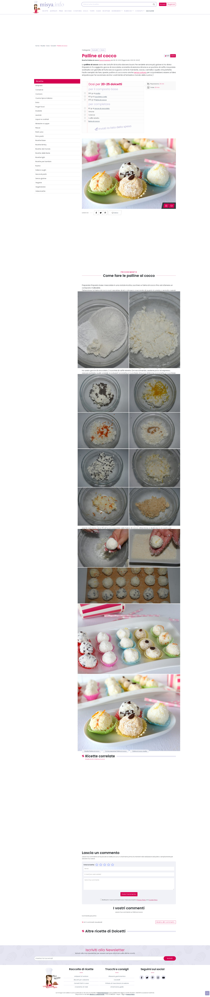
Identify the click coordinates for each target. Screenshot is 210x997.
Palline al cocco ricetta (139, 751)
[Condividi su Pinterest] (105, 212)
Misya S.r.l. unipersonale (97, 994)
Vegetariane (40, 187)
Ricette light (40, 157)
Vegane (38, 183)
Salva (116, 213)
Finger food (39, 107)
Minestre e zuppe (42, 124)
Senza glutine (40, 178)
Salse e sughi (40, 170)
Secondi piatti (41, 174)
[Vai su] (207, 993)
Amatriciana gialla (116, 987)
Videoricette (40, 191)
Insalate (38, 111)
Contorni (77, 11)
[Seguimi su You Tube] (163, 977)
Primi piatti (39, 136)
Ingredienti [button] (116, 11)
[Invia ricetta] (172, 206)
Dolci (85, 11)
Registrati (171, 4)
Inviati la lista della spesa (114, 127)
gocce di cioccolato (102, 108)
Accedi (162, 4)
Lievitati (38, 115)
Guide (98, 11)
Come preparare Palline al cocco (116, 751)
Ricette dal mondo (42, 149)
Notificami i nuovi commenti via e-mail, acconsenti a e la (130, 900)
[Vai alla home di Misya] (48, 7)
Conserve (39, 90)
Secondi (68, 11)
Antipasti (53, 11)
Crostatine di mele (81, 987)
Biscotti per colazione (81, 980)
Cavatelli (117, 980)
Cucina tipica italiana (43, 98)
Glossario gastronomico (116, 976)
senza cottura (140, 72)
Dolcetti (53, 46)
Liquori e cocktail (42, 119)
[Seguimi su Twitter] (147, 977)
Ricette (45, 11)
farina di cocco (101, 100)
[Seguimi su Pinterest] (152, 977)
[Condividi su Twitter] (101, 212)
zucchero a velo (101, 97)
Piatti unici (39, 132)
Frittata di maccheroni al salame (117, 983)
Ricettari (106, 11)
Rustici (37, 166)
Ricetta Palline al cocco (91, 751)
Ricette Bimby (40, 145)
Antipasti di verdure (81, 976)
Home (37, 46)
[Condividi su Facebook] (96, 212)
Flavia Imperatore (105, 60)
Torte (92, 11)
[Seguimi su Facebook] (141, 977)
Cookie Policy (153, 900)
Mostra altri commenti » (165, 922)
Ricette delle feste (42, 153)
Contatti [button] (139, 11)
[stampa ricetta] (166, 206)
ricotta (97, 93)
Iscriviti (169, 958)
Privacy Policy (141, 900)
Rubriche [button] (128, 11)
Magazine (150, 11)
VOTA (173, 56)
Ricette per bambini (43, 161)
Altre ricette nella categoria (129, 938)
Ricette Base (40, 140)
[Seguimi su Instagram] (158, 977)
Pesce (37, 128)
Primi (61, 11)
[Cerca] (154, 4)
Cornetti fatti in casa (81, 983)
